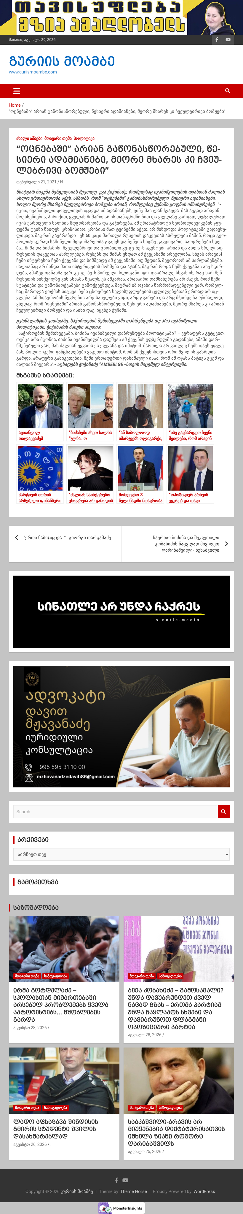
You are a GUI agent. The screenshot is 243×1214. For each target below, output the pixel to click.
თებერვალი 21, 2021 (36, 182)
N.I (62, 182)
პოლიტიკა (84, 138)
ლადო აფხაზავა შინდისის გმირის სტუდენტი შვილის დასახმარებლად (55, 1129)
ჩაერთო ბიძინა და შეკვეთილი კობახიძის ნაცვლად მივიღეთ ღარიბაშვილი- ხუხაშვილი (186, 544)
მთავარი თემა (58, 138)
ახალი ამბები (29, 138)
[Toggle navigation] (17, 91)
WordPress (204, 1191)
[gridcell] (121, 343)
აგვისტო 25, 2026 (145, 1151)
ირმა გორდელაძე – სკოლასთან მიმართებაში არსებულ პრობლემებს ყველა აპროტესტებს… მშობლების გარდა (60, 1005)
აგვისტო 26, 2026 (30, 1144)
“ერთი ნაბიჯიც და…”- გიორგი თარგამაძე (67, 537)
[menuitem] (121, 343)
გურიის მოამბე (62, 61)
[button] (121, 349)
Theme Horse (133, 1191)
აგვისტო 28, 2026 (30, 1027)
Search (224, 812)
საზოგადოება (36, 907)
